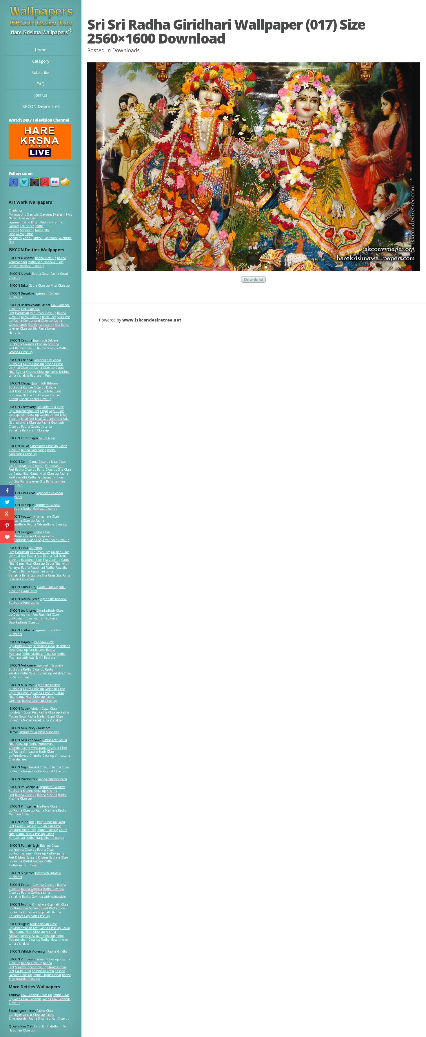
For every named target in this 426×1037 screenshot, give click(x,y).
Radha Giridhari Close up (39, 701)
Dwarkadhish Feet (25, 615)
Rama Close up (31, 317)
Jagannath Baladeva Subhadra (35, 632)
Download (253, 279)
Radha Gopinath (21, 236)
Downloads (126, 50)
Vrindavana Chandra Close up (33, 756)
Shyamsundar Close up (29, 536)
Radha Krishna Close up (32, 372)
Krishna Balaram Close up (37, 936)
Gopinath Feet (49, 415)
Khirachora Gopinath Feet (30, 908)
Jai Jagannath (22, 220)
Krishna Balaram (26, 857)
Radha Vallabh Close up (36, 673)
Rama (20, 234)
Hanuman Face (40, 552)
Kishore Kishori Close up (35, 399)
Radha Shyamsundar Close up (48, 540)
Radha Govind (23, 771)
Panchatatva (31, 603)
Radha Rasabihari (33, 568)
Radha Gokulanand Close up (32, 321)
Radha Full (50, 556)
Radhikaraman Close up (29, 853)
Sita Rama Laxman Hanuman (33, 330)
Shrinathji (27, 230)
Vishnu (27, 238)
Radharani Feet (40, 375)
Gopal (44, 411)
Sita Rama (48, 575)
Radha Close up (45, 258)
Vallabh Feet (21, 677)
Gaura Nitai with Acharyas (31, 395)
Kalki (26, 222)
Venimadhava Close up (28, 266)
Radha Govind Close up (49, 771)
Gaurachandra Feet (26, 411)
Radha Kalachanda (33, 450)
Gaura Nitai (47, 438)
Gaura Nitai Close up (44, 473)
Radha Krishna (47, 795)
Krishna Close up (34, 791)
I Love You (24, 218)
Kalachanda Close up (44, 446)
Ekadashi (59, 214)
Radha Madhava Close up (40, 509)
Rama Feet (49, 317)
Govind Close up (40, 767)
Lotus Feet (27, 226)
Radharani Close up (35, 430)
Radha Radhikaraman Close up (30, 863)
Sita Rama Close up (41, 325)
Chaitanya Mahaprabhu (17, 212)
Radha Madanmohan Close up (36, 938)
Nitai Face (19, 556)
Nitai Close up (60, 285)
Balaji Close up (47, 822)
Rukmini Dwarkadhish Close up (33, 620)
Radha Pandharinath (52, 779)
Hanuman (22, 313)
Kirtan (35, 222)
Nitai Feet (27, 419)
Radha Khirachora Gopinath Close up (35, 914)
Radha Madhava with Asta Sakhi (37, 656)
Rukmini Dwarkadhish (29, 618)
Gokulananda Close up (36, 995)
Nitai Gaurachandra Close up (39, 421)
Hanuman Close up (43, 313)
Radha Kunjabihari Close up (45, 838)
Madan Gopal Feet (25, 712)
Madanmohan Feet (26, 928)
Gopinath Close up (26, 415)
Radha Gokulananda (27, 999)
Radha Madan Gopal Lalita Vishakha (37, 720)
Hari (37, 1026)
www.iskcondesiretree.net (151, 320)
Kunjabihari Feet (24, 830)
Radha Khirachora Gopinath (32, 912)
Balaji (32, 822)
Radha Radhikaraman (28, 861)
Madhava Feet (22, 646)
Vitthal (38, 238)
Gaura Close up (39, 285)
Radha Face (34, 556)
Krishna (45, 222)
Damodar (33, 214)
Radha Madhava (46, 810)
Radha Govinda (47, 348)
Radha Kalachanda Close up (32, 452)
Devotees (46, 214)
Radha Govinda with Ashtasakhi (44, 897)
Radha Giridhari (59, 951)
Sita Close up (51, 560)
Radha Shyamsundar (47, 975)
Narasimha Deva (44, 646)
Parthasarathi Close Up (28, 466)
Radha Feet (50, 740)
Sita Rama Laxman (26, 481)
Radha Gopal (41, 274)
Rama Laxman (31, 575)
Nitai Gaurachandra (48, 419)
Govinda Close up (35, 344)
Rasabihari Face (31, 560)
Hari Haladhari (51, 1026)
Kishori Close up (26, 391)
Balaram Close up (47, 959)
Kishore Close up (34, 387)
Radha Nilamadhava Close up (47, 524)
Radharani (50, 238)
